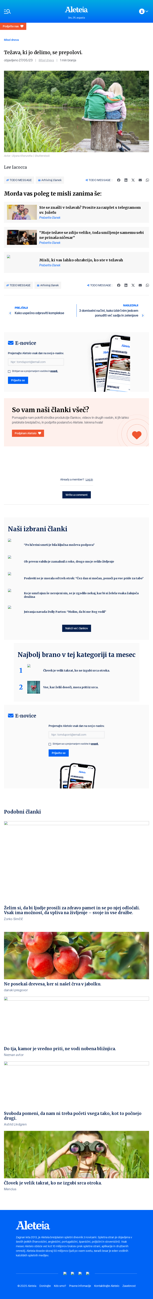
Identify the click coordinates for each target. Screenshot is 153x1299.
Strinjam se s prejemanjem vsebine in (35, 371)
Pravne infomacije (80, 1286)
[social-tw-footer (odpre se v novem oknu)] (80, 1274)
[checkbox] (9, 371)
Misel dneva (11, 40)
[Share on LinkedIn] (126, 180)
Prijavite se (18, 380)
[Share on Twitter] (133, 180)
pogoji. (54, 371)
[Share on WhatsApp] (147, 180)
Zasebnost (129, 1286)
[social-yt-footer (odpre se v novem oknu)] (65, 1274)
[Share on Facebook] (118, 180)
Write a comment (77, 495)
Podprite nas (11, 26)
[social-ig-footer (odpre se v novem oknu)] (88, 1274)
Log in (89, 479)
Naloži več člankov (76, 628)
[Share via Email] (140, 180)
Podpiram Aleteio (25, 433)
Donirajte (45, 1286)
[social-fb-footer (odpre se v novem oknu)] (73, 1274)
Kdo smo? (60, 1286)
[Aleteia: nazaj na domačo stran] (76, 9)
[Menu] (32, 11)
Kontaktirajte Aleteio (106, 1286)
